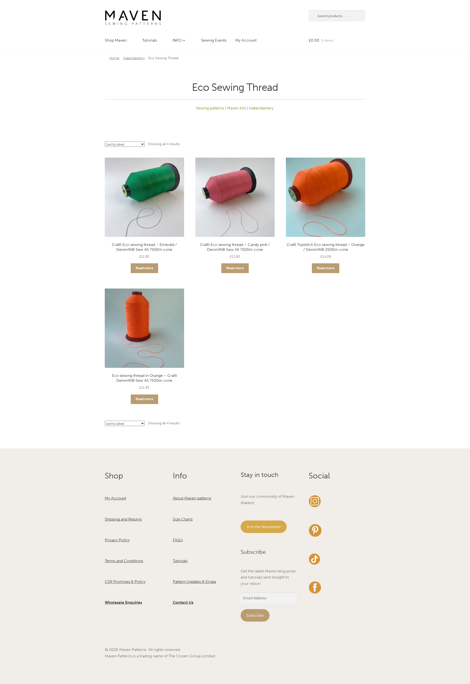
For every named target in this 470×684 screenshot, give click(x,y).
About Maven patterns (192, 498)
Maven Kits (236, 108)
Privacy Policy (117, 540)
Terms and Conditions (124, 560)
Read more (144, 268)
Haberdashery (134, 58)
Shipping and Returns (123, 519)
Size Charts (183, 519)
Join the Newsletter (263, 526)
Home (114, 58)
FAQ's (178, 540)
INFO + (179, 40)
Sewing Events (213, 40)
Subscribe (255, 615)
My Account (246, 40)
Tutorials (149, 40)
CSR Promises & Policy (125, 581)
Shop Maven (116, 40)
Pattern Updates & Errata (194, 581)
